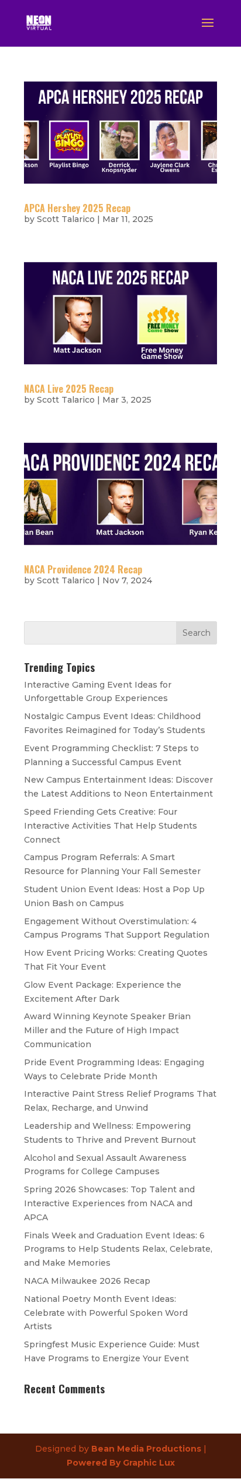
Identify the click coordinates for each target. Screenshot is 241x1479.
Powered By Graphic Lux (121, 1462)
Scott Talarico (66, 219)
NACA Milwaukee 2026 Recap (87, 1281)
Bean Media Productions (146, 1448)
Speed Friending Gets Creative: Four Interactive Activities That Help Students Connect (110, 826)
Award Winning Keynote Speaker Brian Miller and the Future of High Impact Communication (107, 1030)
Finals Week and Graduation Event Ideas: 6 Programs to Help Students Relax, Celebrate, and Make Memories (118, 1249)
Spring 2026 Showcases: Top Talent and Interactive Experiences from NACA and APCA (109, 1203)
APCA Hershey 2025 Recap (77, 208)
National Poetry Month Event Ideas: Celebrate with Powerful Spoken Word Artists (106, 1313)
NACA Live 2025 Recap (68, 389)
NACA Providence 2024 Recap (83, 569)
